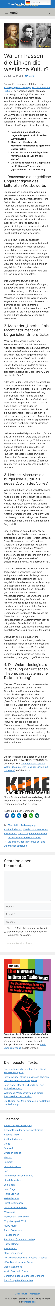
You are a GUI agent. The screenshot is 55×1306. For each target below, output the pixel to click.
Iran (6, 1171)
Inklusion (8, 1162)
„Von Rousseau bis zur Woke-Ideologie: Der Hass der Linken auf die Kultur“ (26, 767)
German (35, 2)
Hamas (8, 1157)
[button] (7, 815)
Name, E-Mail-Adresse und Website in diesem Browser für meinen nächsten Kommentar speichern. (27, 931)
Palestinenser (11, 1235)
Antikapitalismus (13, 829)
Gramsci (8, 1148)
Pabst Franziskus (13, 1230)
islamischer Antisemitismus (18, 1175)
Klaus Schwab (11, 1194)
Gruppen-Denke (12, 1153)
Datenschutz (21, 1293)
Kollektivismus (11, 1198)
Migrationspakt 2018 (15, 1221)
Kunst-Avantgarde (13, 1203)
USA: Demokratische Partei (18, 1262)
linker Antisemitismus (15, 1207)
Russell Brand (11, 1244)
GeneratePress (29, 1302)
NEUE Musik (10, 1225)
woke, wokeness (13, 1266)
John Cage (9, 1189)
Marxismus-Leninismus (35, 829)
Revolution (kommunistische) (19, 1239)
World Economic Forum (16, 1271)
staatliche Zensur (13, 1253)
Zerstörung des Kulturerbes (32, 833)
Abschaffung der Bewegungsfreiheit (23, 1130)
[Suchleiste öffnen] (48, 12)
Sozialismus (10, 833)
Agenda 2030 (11, 1134)
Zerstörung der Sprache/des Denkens (24, 1276)
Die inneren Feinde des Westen (24, 837)
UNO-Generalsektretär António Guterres (25, 1257)
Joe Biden (9, 1184)
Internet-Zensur (12, 1166)
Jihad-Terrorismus (13, 1180)
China (7, 1143)
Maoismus (9, 1212)
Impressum (35, 1293)
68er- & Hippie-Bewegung (22, 825)
